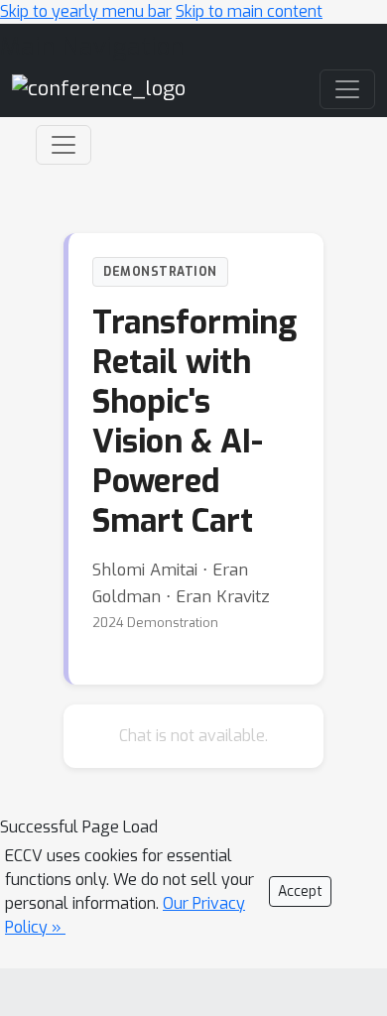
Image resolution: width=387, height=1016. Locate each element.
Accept (300, 891)
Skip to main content (249, 11)
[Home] (99, 87)
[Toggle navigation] (63, 145)
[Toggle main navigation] (347, 89)
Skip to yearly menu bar (86, 11)
